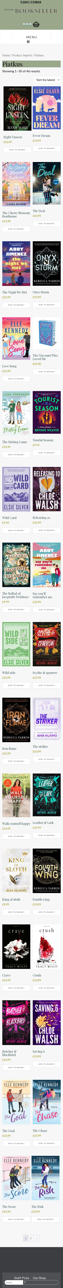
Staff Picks (21, 1278)
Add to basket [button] (17, 150)
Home (6, 55)
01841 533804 (31, 2)
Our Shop (39, 1278)
